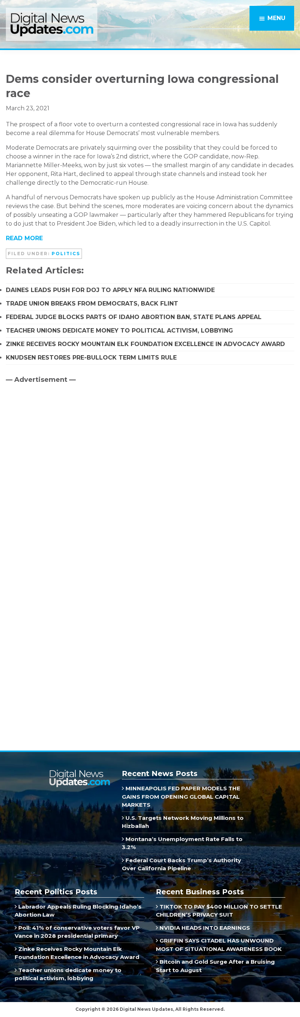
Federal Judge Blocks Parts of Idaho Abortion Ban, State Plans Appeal (134, 317)
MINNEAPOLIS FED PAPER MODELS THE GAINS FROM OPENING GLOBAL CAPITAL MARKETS (181, 796)
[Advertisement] (61, 451)
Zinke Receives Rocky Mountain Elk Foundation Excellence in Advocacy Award (145, 344)
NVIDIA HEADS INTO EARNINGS (204, 927)
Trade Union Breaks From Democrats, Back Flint (92, 303)
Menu (276, 18)
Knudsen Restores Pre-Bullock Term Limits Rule (91, 357)
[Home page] (79, 772)
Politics (66, 253)
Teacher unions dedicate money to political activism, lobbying (119, 330)
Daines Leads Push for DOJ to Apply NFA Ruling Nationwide (110, 290)
